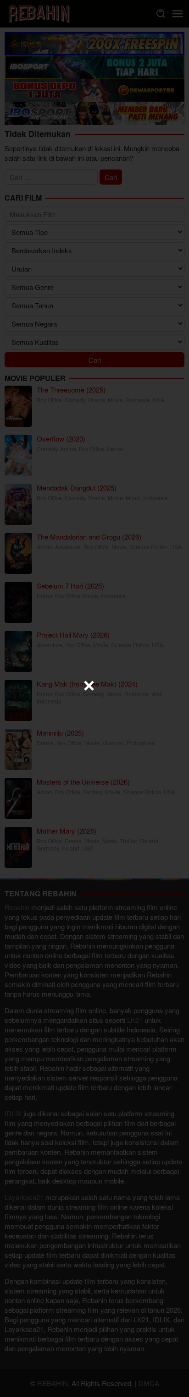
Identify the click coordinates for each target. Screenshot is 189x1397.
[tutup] (88, 685)
